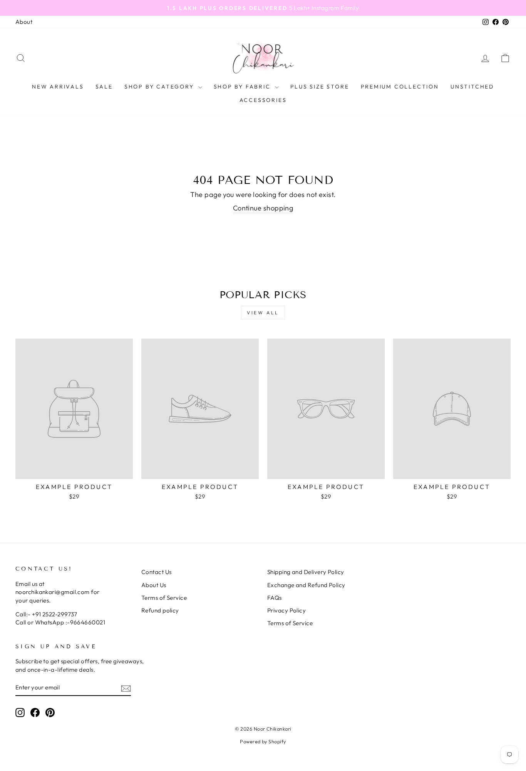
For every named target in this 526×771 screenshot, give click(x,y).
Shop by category (160, 86)
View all (263, 312)
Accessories (263, 100)
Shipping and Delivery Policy (305, 572)
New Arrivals (58, 86)
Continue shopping (263, 208)
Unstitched (472, 86)
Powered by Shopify (263, 741)
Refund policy (160, 610)
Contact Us (156, 572)
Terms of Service (164, 597)
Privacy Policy (286, 610)
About (23, 21)
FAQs (274, 597)
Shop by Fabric (243, 86)
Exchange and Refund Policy (306, 585)
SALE (104, 86)
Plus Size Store (319, 86)
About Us (153, 585)
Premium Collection (400, 86)
